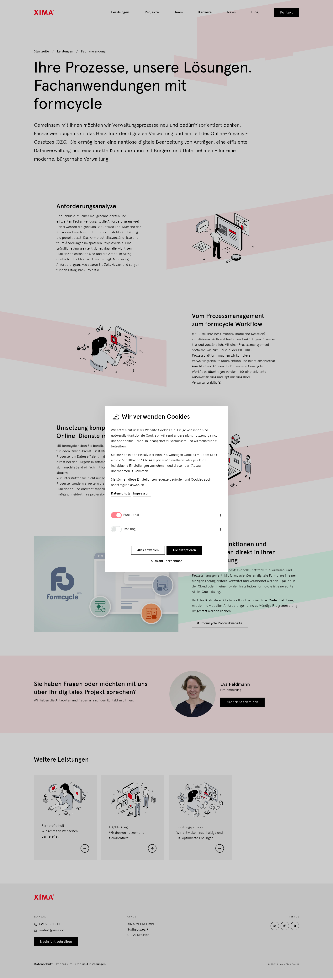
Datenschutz (121, 493)
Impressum (142, 493)
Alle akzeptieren (184, 550)
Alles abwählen (148, 550)
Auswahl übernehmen (166, 561)
